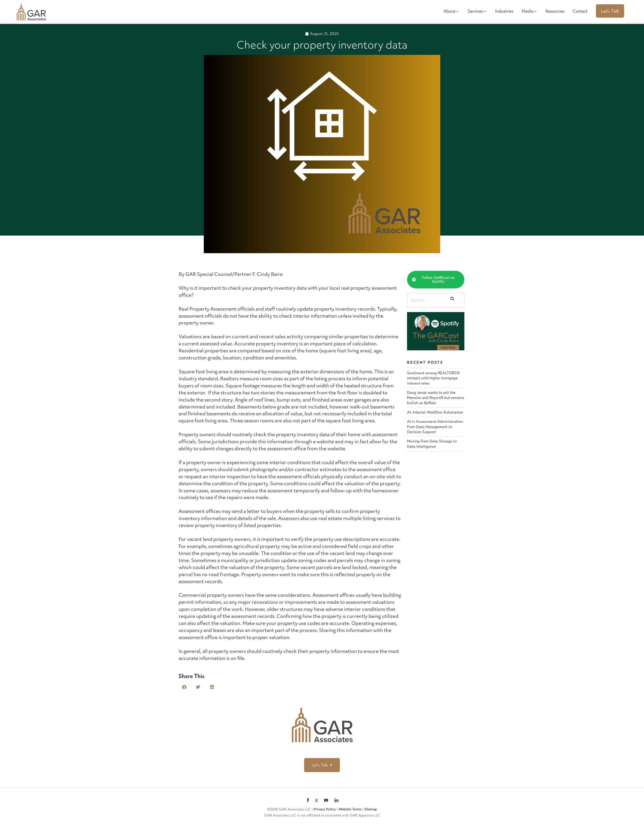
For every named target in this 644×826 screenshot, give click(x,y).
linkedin (336, 800)
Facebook (308, 800)
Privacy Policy (325, 809)
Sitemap (370, 809)
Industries (504, 11)
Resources (554, 11)
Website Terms (350, 809)
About (450, 11)
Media (527, 11)
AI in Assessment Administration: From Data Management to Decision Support (435, 426)
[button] (184, 687)
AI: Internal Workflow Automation (435, 412)
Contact (580, 11)
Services (475, 11)
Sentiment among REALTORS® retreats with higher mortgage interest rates (433, 378)
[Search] (452, 300)
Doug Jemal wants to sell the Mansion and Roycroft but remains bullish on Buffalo (435, 397)
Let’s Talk (610, 11)
